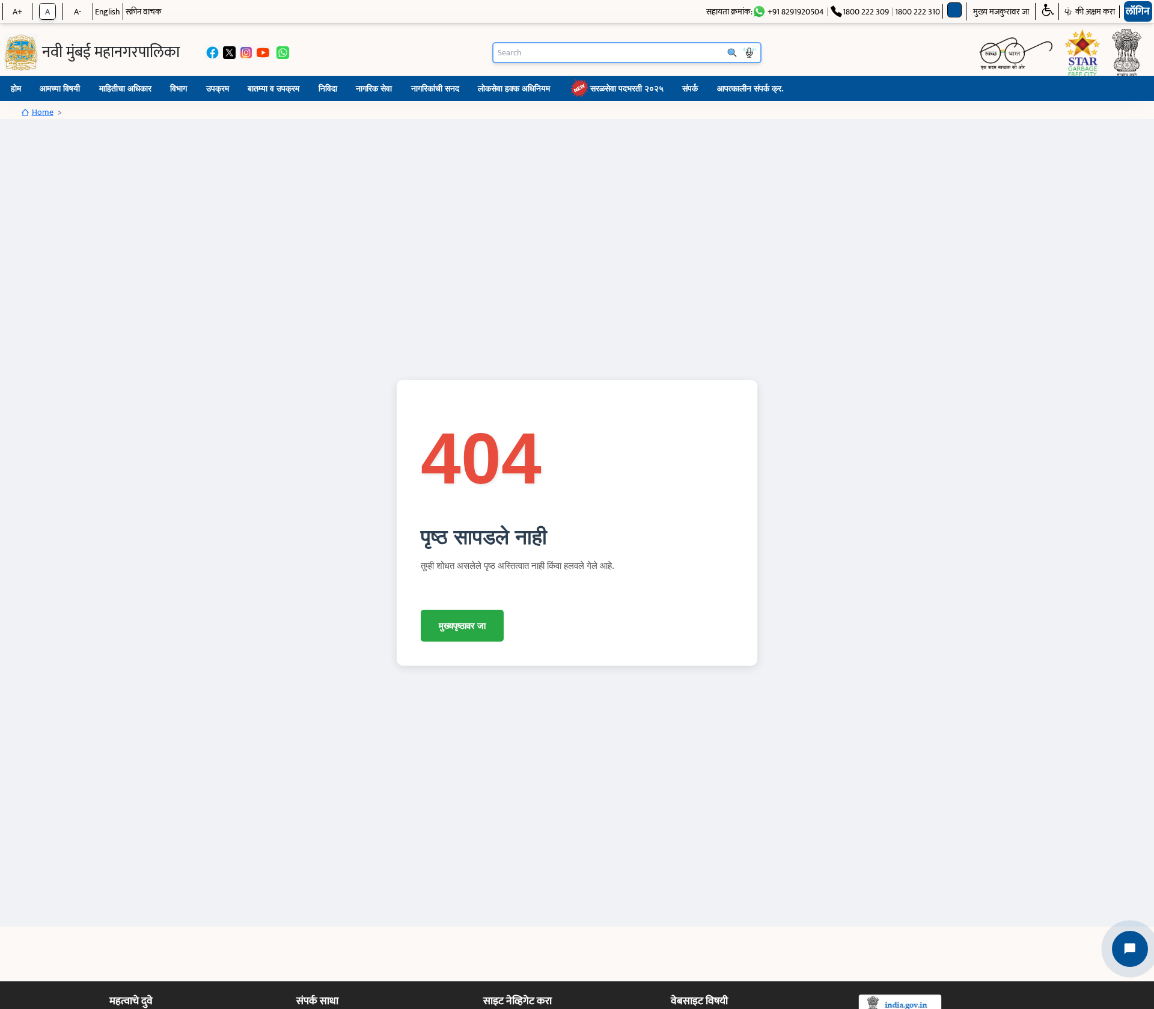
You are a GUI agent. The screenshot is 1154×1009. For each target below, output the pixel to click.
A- (77, 12)
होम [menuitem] (16, 88)
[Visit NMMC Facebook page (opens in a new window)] (212, 52)
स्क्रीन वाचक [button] (144, 12)
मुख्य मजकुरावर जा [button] (1001, 12)
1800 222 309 (866, 11)
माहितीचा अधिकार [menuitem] (125, 88)
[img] (21, 52)
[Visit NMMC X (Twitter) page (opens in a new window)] (229, 52)
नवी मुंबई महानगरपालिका (111, 53)
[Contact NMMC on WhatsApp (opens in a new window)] (282, 52)
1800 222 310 (917, 11)
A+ (17, 12)
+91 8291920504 (796, 12)
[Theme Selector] (954, 9)
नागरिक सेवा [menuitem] (374, 88)
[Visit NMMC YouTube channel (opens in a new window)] (262, 52)
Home (42, 112)
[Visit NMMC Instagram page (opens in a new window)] (246, 52)
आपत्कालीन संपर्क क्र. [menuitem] (750, 88)
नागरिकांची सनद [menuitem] (435, 88)
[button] (1047, 11)
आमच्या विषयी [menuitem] (60, 88)
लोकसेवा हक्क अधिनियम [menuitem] (514, 88)
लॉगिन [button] (1138, 11)
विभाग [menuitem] (178, 88)
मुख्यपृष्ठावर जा (462, 626)
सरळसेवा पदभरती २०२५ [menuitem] (627, 88)
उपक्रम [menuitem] (217, 88)
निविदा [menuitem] (328, 88)
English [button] (107, 12)
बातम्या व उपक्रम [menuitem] (273, 88)
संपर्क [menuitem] (690, 88)
